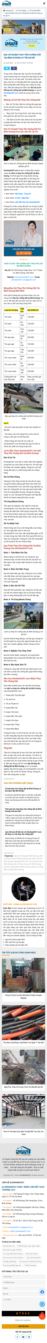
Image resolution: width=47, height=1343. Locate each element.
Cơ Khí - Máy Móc (22, 198)
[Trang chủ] (6, 3)
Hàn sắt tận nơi (8, 1246)
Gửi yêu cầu (24, 1326)
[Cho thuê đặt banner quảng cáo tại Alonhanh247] (23, 43)
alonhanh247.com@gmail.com (23, 280)
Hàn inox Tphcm (32, 1254)
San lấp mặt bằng (9, 1262)
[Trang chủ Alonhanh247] (23, 1152)
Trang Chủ (9, 11)
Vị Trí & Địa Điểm (34, 11)
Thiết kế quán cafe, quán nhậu (28, 1246)
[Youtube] (23, 1337)
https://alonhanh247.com (20, 1231)
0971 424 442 (24, 253)
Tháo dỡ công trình (33, 1258)
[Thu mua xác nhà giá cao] (23, 27)
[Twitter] (29, 1337)
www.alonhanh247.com (24, 277)
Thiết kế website (30, 1265)
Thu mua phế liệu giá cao (12, 1265)
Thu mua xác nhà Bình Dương (30, 1262)
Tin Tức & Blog (20, 11)
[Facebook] (17, 1337)
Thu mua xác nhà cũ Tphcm (13, 1258)
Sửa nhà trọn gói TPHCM (12, 1250)
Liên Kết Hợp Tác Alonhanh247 (27, 202)
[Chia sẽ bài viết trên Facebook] (14, 68)
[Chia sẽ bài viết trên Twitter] (7, 68)
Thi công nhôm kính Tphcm (13, 1254)
